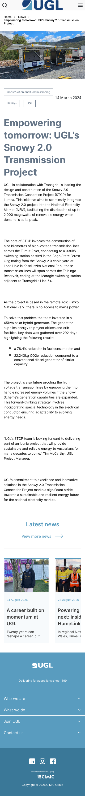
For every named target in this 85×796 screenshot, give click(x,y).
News (22, 17)
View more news (36, 536)
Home (8, 17)
